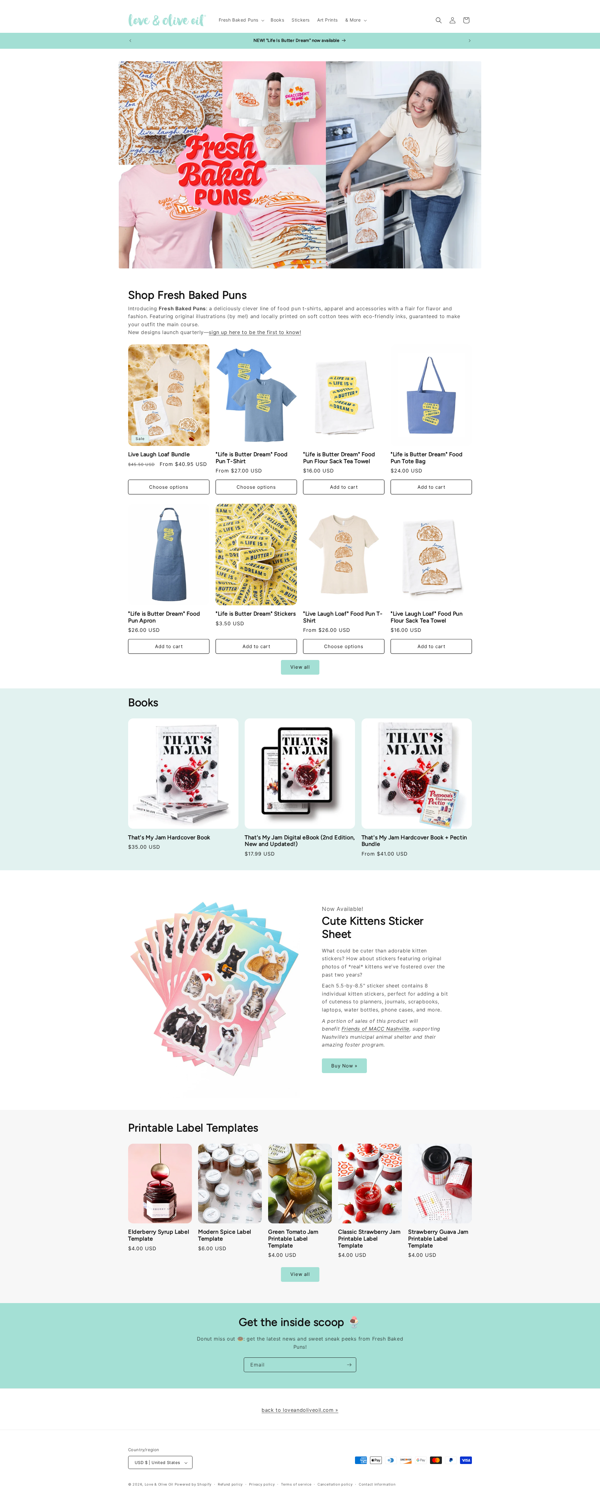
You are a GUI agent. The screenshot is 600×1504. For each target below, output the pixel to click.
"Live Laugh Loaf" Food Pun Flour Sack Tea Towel (427, 617)
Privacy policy (262, 1484)
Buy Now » (344, 1065)
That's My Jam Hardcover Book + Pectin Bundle (414, 841)
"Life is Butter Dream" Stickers (256, 614)
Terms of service (296, 1484)
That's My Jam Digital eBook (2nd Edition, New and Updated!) (300, 841)
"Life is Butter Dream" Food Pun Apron (164, 617)
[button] (241, 20)
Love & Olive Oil (159, 1484)
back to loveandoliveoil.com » (300, 1410)
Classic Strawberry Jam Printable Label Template (369, 1239)
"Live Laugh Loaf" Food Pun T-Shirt (342, 617)
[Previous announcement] (130, 41)
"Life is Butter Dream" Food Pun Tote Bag (426, 458)
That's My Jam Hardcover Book (169, 837)
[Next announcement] (470, 41)
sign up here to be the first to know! (255, 332)
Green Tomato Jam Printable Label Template (293, 1239)
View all (300, 667)
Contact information (377, 1484)
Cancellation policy (335, 1484)
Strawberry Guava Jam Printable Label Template (438, 1239)
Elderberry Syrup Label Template (158, 1235)
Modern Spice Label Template (224, 1235)
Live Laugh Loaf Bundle (159, 454)
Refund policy (230, 1484)
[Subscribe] (349, 1364)
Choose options (168, 487)
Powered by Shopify (193, 1484)
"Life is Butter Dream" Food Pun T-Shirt (252, 458)
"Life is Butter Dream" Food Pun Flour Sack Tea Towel (339, 458)
